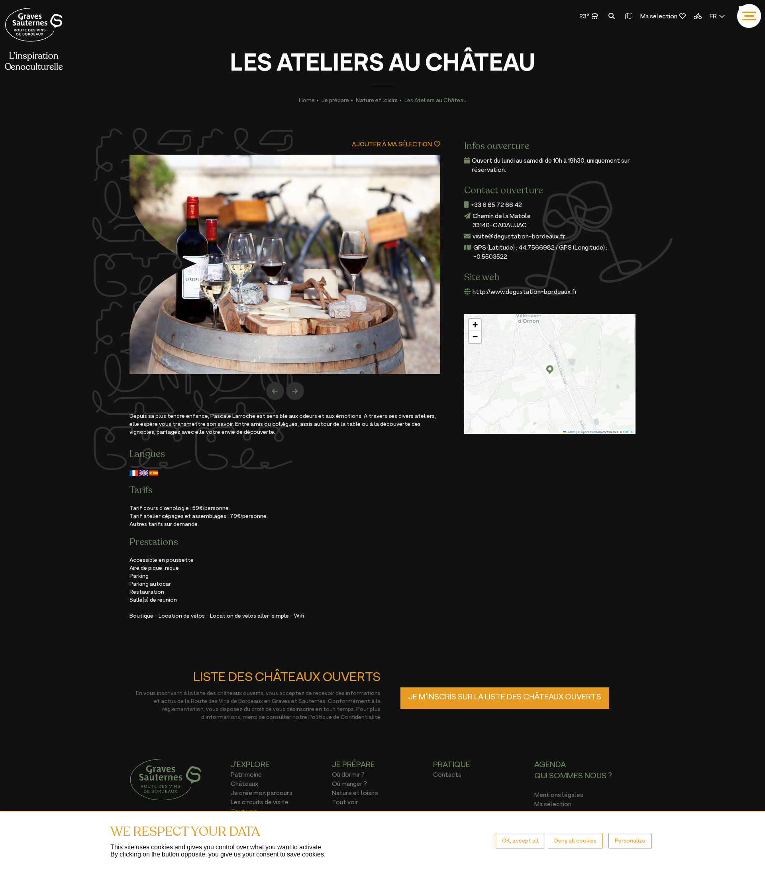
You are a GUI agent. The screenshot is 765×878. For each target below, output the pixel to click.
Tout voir (345, 802)
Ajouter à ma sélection (392, 144)
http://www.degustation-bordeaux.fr (525, 291)
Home (307, 99)
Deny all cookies (575, 840)
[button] (549, 369)
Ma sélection (658, 16)
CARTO (628, 431)
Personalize (630, 840)
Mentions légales (558, 795)
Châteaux (244, 783)
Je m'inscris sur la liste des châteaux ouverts (504, 696)
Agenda (550, 764)
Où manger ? (349, 783)
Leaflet (570, 431)
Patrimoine (246, 774)
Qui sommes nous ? (573, 775)
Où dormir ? (348, 774)
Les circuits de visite (259, 802)
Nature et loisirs (377, 99)
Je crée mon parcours (261, 793)
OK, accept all (520, 840)
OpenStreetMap (591, 431)
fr (713, 16)
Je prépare (335, 99)
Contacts (447, 774)
